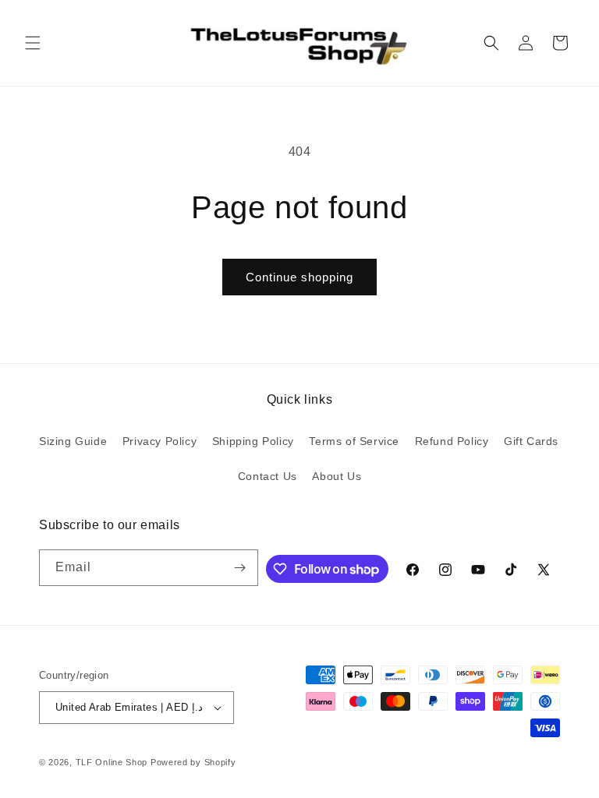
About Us (336, 476)
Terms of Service (354, 441)
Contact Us (267, 476)
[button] (33, 43)
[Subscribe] (240, 567)
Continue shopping (299, 277)
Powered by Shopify (193, 762)
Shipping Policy (253, 441)
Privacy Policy (159, 441)
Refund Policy (452, 441)
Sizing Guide (73, 441)
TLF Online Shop (112, 762)
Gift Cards (531, 441)
